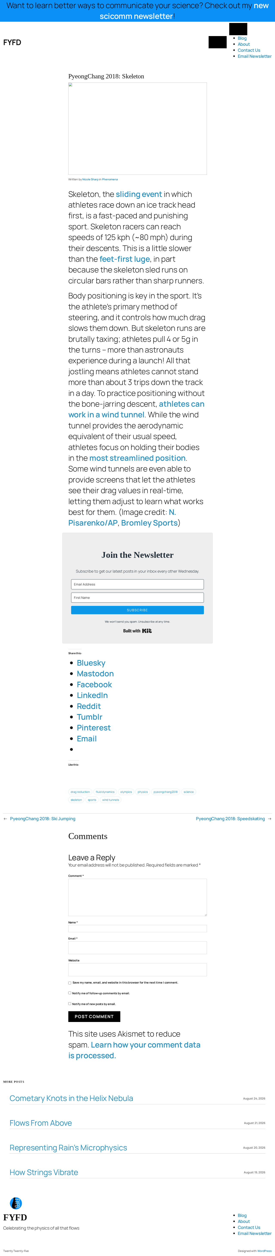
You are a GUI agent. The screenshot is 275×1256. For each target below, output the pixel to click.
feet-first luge (124, 259)
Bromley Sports (149, 522)
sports (92, 800)
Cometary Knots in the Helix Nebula (71, 1098)
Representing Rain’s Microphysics (68, 1147)
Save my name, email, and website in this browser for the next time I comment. (125, 982)
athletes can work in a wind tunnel (136, 409)
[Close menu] (238, 29)
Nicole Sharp (90, 179)
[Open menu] (218, 42)
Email (73, 938)
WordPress (264, 1251)
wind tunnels (110, 800)
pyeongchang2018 (166, 792)
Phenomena (110, 179)
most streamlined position (137, 458)
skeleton (76, 800)
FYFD (12, 42)
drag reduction (80, 792)
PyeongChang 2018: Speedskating (230, 818)
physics (143, 792)
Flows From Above (41, 1123)
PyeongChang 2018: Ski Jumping (42, 818)
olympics (126, 792)
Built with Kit (137, 631)
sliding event (139, 194)
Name (73, 922)
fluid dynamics (105, 792)
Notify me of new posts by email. (94, 1004)
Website (73, 960)
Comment (76, 876)
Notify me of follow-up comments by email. (101, 993)
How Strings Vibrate (44, 1172)
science (189, 792)
